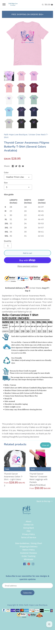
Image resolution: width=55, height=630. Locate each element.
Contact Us (28, 524)
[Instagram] (33, 563)
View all (45, 445)
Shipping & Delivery (28, 546)
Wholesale (28, 559)
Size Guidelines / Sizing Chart (28, 543)
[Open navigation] (4, 4)
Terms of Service (28, 537)
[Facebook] (24, 563)
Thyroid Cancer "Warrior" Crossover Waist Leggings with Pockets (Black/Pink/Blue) (39, 479)
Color (6, 172)
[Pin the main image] (20, 165)
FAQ (28, 531)
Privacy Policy (28, 534)
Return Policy (28, 549)
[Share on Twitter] (16, 165)
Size (6, 183)
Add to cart (27, 253)
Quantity (7, 241)
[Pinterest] (29, 563)
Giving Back (28, 528)
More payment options (27, 266)
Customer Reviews (28, 553)
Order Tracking (28, 556)
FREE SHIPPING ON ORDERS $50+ (27, 14)
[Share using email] (23, 165)
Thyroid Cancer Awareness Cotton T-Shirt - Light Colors (13, 476)
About (28, 521)
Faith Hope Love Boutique (15, 134)
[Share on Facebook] (13, 165)
